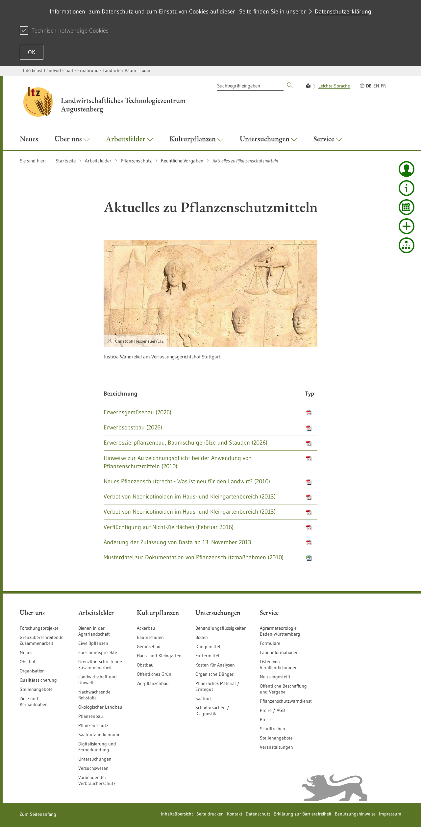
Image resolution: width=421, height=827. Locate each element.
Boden (201, 637)
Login (144, 70)
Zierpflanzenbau (153, 683)
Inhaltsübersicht (177, 814)
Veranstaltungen (276, 747)
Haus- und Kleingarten (159, 656)
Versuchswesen (93, 768)
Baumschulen (150, 637)
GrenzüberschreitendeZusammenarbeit (100, 664)
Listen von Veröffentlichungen (279, 664)
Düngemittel (207, 646)
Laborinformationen (279, 652)
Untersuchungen (94, 759)
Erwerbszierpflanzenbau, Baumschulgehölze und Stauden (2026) (185, 442)
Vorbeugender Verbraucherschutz (96, 780)
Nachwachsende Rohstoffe (94, 695)
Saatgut (203, 698)
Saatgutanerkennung (99, 735)
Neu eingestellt (275, 677)
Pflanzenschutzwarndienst (286, 701)
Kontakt (234, 814)
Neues (26, 652)
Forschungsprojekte (39, 628)
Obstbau (145, 665)
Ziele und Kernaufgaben (34, 701)
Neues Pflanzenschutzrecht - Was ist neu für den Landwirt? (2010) (187, 481)
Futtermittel (207, 656)
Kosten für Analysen (215, 665)
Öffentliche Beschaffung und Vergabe (283, 689)
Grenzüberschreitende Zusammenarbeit (41, 640)
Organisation (32, 671)
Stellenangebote (36, 689)
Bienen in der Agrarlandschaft (94, 631)
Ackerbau (146, 628)
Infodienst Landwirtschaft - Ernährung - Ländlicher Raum (79, 70)
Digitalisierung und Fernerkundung (97, 747)
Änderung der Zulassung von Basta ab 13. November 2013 (177, 542)
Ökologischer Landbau (100, 707)
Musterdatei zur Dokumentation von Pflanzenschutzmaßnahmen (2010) (194, 557)
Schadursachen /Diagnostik (212, 711)
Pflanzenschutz (93, 725)
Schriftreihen (272, 729)
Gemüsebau (149, 646)
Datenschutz (258, 814)
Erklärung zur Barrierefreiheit (303, 814)
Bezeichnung (120, 393)
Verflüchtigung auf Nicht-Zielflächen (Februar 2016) (169, 527)
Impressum (390, 814)
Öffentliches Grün (154, 674)
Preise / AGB (272, 710)
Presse (266, 719)
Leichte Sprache (334, 86)
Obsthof (27, 662)
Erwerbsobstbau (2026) (133, 427)
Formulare (270, 643)
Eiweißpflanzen (93, 643)
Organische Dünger (214, 674)
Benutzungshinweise (355, 814)
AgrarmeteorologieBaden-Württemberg (280, 631)
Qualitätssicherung (38, 680)
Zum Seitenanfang (38, 814)
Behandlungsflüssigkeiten (221, 628)
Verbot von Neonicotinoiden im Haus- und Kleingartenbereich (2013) (190, 496)
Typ (309, 393)
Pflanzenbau (90, 716)
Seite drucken (210, 814)
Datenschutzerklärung (343, 11)
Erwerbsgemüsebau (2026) (137, 412)
